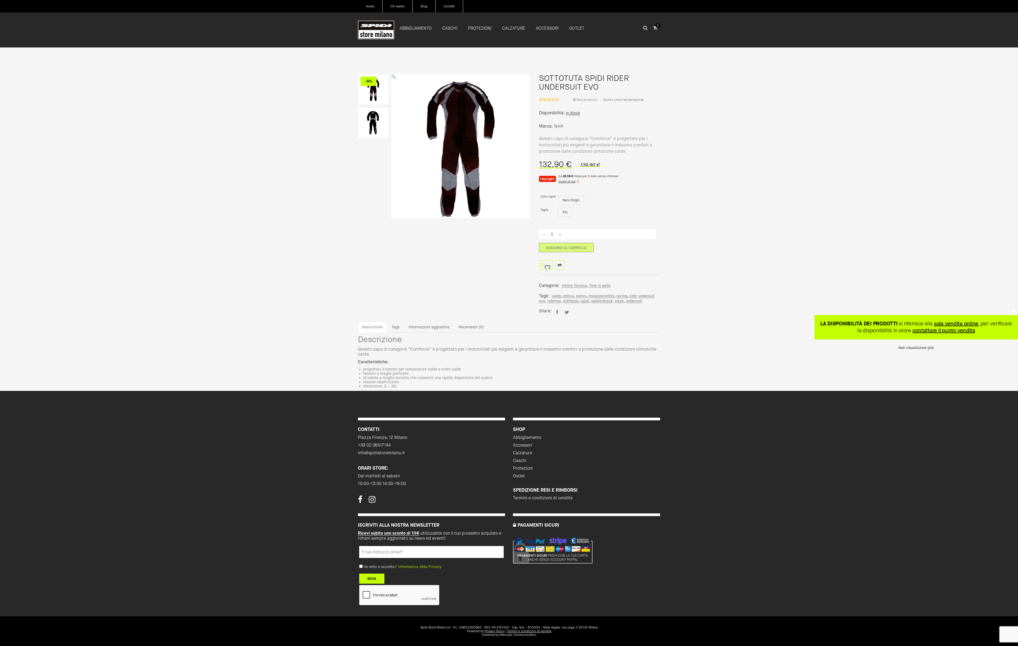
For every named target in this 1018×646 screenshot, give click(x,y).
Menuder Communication (518, 635)
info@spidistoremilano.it (381, 452)
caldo (556, 296)
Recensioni (585, 99)
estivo (581, 296)
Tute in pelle (600, 285)
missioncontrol (601, 296)
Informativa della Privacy (419, 567)
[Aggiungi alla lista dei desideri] (546, 264)
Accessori (522, 445)
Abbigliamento (527, 437)
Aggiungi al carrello (566, 248)
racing (621, 296)
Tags (396, 327)
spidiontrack (602, 301)
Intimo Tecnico (574, 285)
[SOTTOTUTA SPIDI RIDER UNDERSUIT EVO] (557, 312)
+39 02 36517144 (374, 445)
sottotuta (571, 301)
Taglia (544, 209)
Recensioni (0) (471, 327)
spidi (585, 301)
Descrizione (372, 327)
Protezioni (523, 468)
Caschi (519, 460)
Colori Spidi (548, 196)
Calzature (522, 452)
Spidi (558, 126)
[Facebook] (360, 501)
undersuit (634, 301)
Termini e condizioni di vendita (543, 497)
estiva (568, 296)
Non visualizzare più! (916, 348)
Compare (559, 264)
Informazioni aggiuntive (429, 327)
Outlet (519, 475)
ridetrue (554, 301)
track (619, 301)
